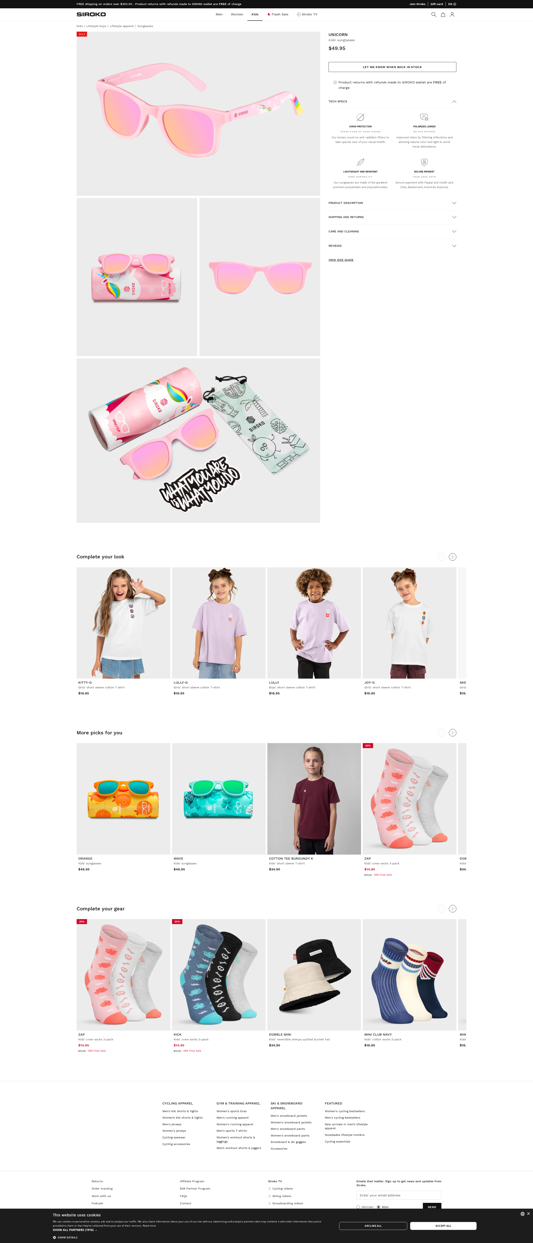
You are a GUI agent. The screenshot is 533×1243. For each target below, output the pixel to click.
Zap (367, 858)
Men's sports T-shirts (232, 1130)
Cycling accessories (176, 1144)
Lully (274, 682)
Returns (97, 1181)
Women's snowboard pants (290, 1135)
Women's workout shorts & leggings (236, 1139)
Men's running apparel (233, 1117)
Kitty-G (85, 682)
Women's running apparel (235, 1124)
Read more (149, 1225)
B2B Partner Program (195, 1188)
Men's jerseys (171, 1124)
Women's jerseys (174, 1130)
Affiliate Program (192, 1181)
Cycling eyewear (174, 1137)
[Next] (452, 557)
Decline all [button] (373, 1226)
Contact (185, 1203)
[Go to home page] (91, 14)
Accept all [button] (443, 1226)
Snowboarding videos (287, 1203)
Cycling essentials (337, 1141)
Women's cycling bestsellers (345, 1111)
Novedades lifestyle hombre (345, 1134)
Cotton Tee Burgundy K (291, 858)
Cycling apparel (177, 1103)
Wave (178, 858)
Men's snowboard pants (288, 1128)
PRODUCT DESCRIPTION (346, 202)
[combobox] (523, 1214)
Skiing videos (281, 1196)
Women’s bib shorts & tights (182, 1117)
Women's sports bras (232, 1111)
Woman (367, 1207)
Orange (85, 858)
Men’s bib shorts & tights (180, 1111)
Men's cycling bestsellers (342, 1117)
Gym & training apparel (238, 1103)
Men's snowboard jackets (289, 1115)
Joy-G (369, 682)
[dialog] (266, 1226)
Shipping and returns (346, 217)
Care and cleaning (344, 231)
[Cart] (443, 14)
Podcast (97, 1203)
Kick (178, 1034)
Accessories (279, 1148)
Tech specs (338, 101)
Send (432, 1207)
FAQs (183, 1196)
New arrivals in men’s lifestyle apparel (346, 1126)
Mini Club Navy (378, 1034)
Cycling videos (282, 1188)
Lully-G (181, 682)
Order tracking (102, 1188)
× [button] (528, 1213)
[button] (191, 1230)
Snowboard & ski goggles (288, 1142)
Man (385, 1207)
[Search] (434, 14)
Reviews (335, 245)
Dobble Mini (280, 1034)
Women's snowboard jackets (291, 1122)
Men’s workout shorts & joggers (239, 1148)
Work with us (101, 1196)
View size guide (341, 259)
